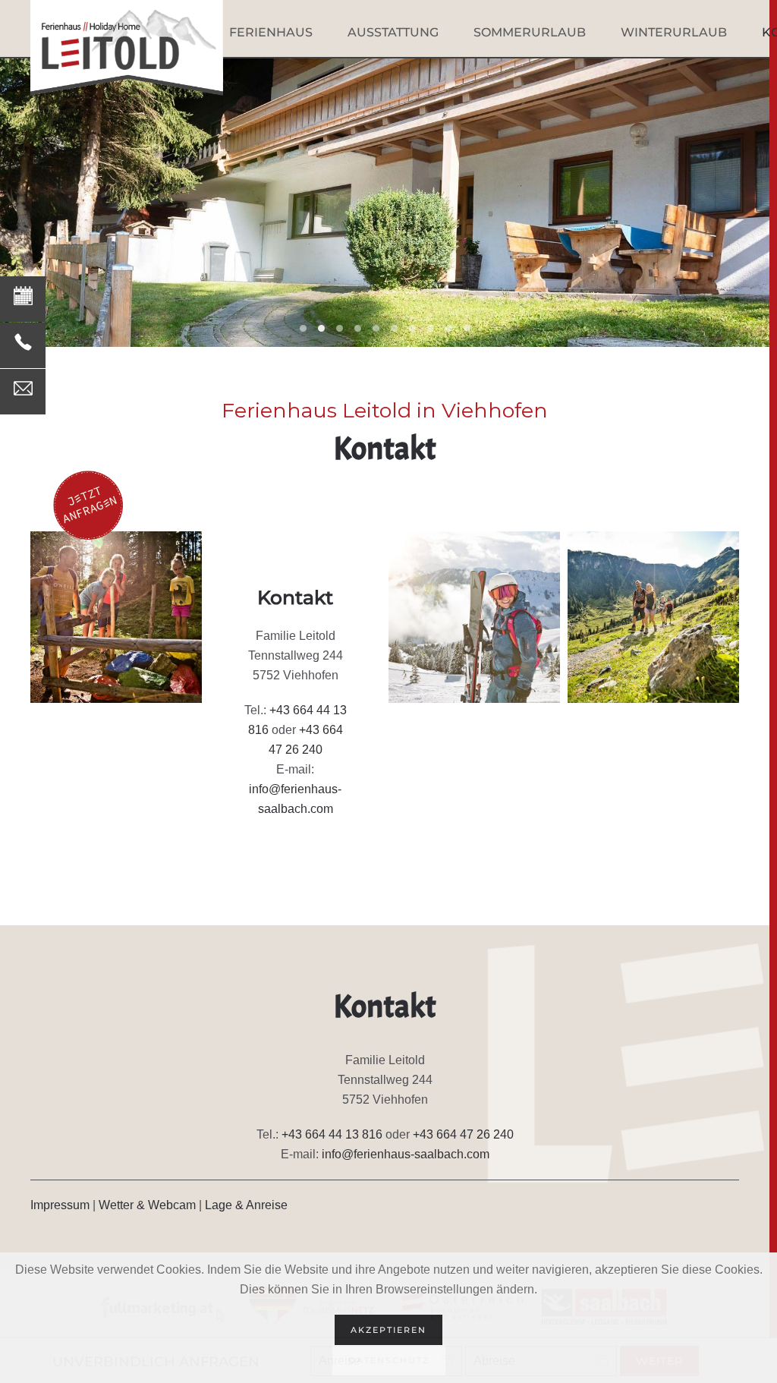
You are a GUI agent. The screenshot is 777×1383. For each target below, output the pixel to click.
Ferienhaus (271, 32)
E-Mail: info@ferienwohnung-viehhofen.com (118, 378)
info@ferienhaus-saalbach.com (405, 1154)
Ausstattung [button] (393, 32)
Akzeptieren (388, 1330)
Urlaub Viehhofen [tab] (467, 328)
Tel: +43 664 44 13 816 (61, 332)
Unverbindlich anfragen (63, 285)
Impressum (60, 1205)
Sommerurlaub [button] (529, 32)
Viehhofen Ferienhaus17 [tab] (339, 328)
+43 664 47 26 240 (463, 1134)
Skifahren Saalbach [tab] (394, 328)
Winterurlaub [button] (674, 32)
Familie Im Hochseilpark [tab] (376, 328)
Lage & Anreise (246, 1205)
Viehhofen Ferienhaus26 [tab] (357, 328)
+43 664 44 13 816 (332, 1134)
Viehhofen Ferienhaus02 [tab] (303, 328)
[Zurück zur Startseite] (126, 48)
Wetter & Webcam (147, 1205)
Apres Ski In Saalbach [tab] (448, 328)
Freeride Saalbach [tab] (412, 328)
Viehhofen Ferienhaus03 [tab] (321, 328)
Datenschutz (388, 1360)
